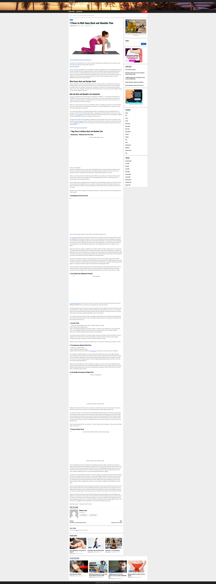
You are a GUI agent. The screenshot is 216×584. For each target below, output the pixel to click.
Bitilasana (82, 134)
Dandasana (75, 237)
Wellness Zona (78, 5)
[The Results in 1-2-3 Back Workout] (113, 543)
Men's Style (127, 129)
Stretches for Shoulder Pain (80, 127)
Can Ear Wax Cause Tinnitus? (130, 69)
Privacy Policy (72, 11)
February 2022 (128, 174)
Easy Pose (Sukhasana (75, 303)
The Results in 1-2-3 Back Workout (112, 550)
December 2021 (128, 179)
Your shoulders (78, 114)
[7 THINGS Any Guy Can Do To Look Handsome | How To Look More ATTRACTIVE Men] (118, 566)
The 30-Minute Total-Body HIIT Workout (96, 550)
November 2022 (128, 161)
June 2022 (127, 163)
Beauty (126, 113)
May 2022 (127, 166)
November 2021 (128, 182)
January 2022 (127, 177)
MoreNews (112, 582)
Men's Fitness (127, 123)
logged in (77, 530)
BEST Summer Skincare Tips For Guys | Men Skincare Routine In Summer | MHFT (134, 73)
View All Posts (93, 515)
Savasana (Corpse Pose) (77, 429)
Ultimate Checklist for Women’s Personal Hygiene (134, 82)
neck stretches (76, 122)
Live (146, 11)
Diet (126, 115)
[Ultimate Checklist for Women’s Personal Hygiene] (137, 566)
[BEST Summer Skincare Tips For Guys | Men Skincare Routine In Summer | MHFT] (98, 566)
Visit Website (83, 515)
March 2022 (127, 171)
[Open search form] (140, 11)
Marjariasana (74, 134)
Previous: (78, 521)
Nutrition (127, 134)
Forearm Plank (75, 323)
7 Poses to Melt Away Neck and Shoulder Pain (80, 59)
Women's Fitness (128, 150)
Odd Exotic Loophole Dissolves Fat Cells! (136, 104)
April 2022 (127, 169)
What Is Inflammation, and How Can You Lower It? (78, 551)
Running (126, 137)
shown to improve (78, 121)
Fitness (71, 19)
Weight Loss (127, 147)
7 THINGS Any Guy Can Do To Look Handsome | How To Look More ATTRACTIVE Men (135, 78)
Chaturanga (93, 350)
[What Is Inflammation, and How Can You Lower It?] (78, 543)
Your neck (72, 96)
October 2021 (127, 185)
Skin (126, 139)
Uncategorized (128, 145)
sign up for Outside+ (74, 66)
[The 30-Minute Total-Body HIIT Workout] (96, 543)
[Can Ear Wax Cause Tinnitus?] (79, 566)
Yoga (126, 153)
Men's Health (127, 126)
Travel (126, 142)
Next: (116, 521)
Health (126, 121)
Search (127, 40)
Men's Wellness (128, 131)
